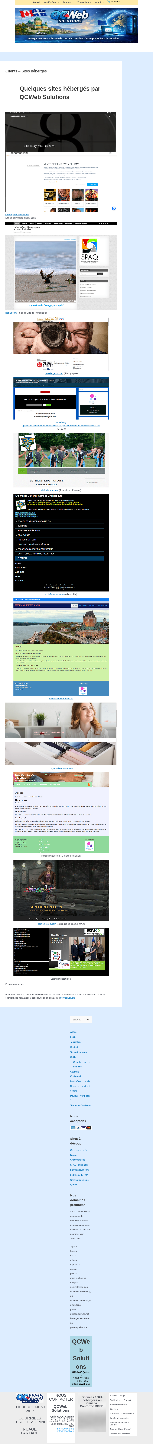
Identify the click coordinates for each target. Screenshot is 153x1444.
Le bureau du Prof (79, 1175)
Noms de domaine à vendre (119, 1424)
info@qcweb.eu (65, 1431)
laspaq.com (11, 312)
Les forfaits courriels (80, 1081)
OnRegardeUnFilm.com (17, 214)
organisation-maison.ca (61, 768)
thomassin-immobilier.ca (61, 698)
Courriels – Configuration (122, 1414)
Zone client (83, 2)
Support (67, 2)
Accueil (36, 2)
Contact (74, 1047)
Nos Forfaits (49, 2)
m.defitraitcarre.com (55, 594)
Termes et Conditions (80, 1105)
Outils (73, 1057)
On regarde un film (79, 1150)
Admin (98, 2)
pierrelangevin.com (54, 373)
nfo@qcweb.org (67, 997)
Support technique (79, 1052)
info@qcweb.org (65, 1428)
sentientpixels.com (47, 924)
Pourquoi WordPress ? (120, 1429)
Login (72, 1037)
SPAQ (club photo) (79, 1165)
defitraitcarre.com (49, 490)
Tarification (75, 1042)
